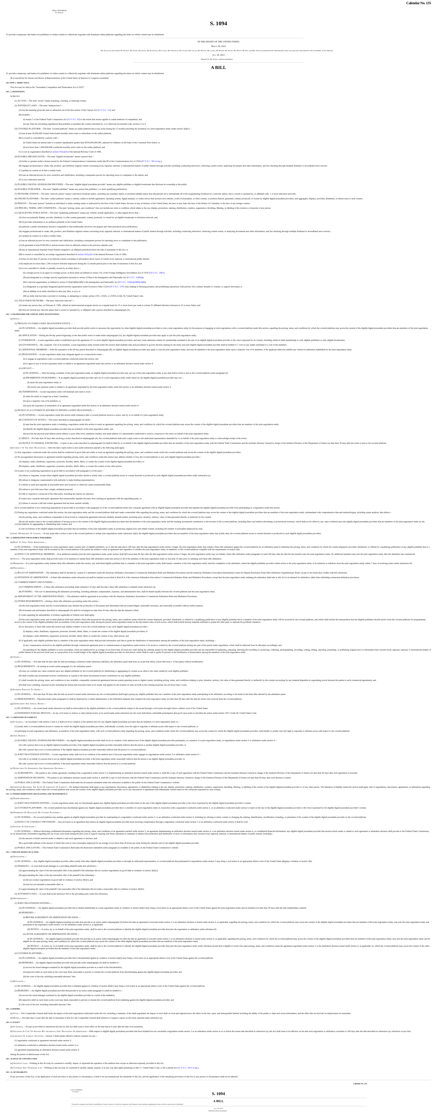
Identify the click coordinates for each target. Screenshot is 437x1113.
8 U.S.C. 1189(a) (134, 277)
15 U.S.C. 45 (73, 119)
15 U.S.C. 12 (104, 110)
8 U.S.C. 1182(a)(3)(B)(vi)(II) (132, 282)
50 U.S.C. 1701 (117, 286)
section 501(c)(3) (60, 152)
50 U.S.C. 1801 (157, 273)
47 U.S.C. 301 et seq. (151, 161)
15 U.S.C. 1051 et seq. (188, 1068)
